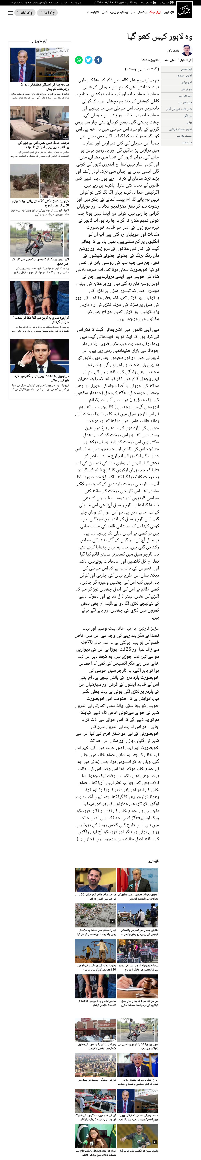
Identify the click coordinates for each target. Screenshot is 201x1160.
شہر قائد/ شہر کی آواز (179, 109)
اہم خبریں (186, 69)
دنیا (133, 12)
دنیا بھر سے (185, 95)
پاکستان (142, 12)
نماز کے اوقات (146, 3)
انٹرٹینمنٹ (93, 12)
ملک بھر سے (185, 102)
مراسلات (187, 142)
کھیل (104, 12)
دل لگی (188, 116)
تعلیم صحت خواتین (180, 129)
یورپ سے (186, 89)
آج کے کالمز (26, 13)
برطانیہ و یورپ (119, 12)
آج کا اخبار (48, 13)
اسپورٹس (186, 82)
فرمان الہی (164, 3)
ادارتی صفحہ (169, 60)
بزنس (189, 122)
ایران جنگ (155, 12)
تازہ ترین (169, 12)
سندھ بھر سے (184, 136)
